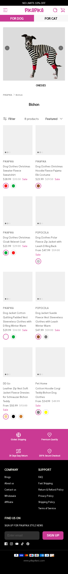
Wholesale (10, 495)
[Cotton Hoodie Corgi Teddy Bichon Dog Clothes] (50, 362)
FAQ (40, 477)
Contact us (10, 489)
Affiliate (9, 501)
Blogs (8, 477)
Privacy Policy (45, 495)
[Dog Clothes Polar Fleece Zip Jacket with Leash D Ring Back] (50, 211)
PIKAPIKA (7, 94)
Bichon (19, 94)
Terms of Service (47, 508)
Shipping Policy (46, 501)
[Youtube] (16, 543)
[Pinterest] (27, 543)
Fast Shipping (45, 483)
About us (9, 483)
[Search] (55, 10)
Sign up (53, 535)
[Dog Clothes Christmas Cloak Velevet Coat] (17, 211)
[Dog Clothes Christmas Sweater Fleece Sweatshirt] (17, 140)
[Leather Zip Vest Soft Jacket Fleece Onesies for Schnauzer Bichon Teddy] (17, 362)
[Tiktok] (22, 543)
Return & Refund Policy (50, 489)
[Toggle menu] (5, 10)
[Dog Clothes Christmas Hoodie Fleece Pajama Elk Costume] (50, 140)
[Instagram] (11, 543)
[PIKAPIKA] (34, 10)
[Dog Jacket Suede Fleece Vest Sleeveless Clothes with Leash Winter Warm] (50, 286)
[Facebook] (6, 543)
